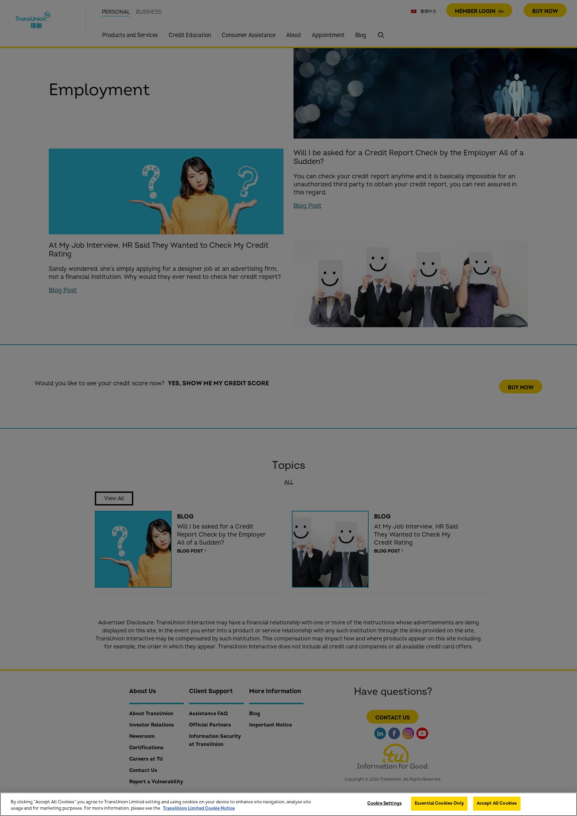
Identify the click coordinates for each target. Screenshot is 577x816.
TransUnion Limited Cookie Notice (199, 808)
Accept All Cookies (497, 803)
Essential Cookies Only (439, 803)
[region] (288, 804)
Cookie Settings (384, 803)
